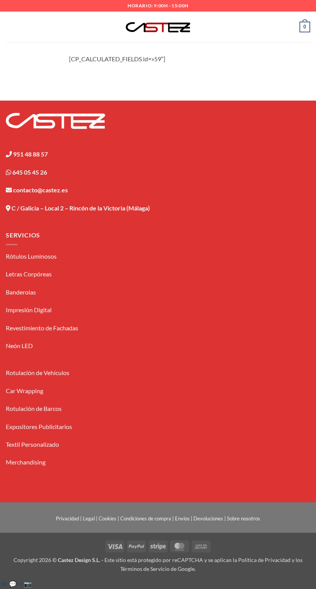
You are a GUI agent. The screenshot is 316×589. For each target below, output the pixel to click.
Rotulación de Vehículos (37, 372)
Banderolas (21, 292)
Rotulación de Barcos (34, 408)
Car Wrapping (24, 390)
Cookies (107, 518)
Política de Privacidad (264, 560)
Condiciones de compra (145, 518)
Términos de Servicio (145, 568)
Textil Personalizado (32, 444)
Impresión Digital (29, 309)
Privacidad (67, 518)
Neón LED (19, 345)
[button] (10, 26)
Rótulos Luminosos (31, 256)
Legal (89, 518)
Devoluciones (208, 518)
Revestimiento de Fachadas (42, 328)
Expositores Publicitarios (39, 426)
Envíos (182, 518)
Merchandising (25, 462)
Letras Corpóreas (29, 274)
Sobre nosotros (243, 518)
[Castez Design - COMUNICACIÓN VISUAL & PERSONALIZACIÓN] (158, 27)
